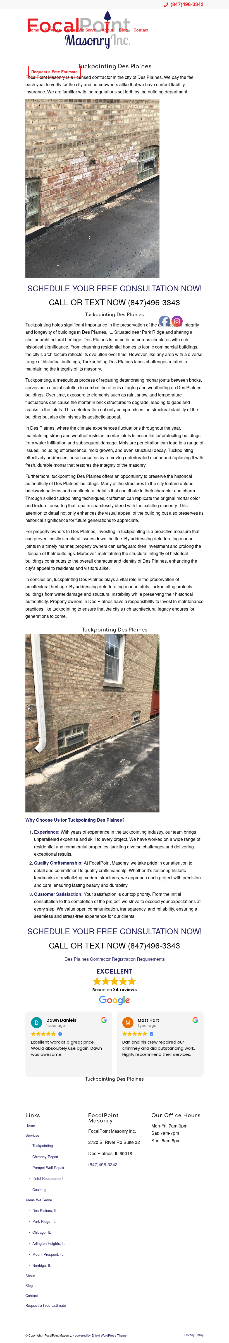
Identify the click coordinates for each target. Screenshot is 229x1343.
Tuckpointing (42, 1145)
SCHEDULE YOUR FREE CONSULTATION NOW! (114, 288)
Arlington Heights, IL (48, 1243)
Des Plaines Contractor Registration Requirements (115, 959)
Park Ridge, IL (44, 1221)
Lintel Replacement (47, 1178)
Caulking (39, 1189)
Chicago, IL (41, 1232)
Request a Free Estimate (45, 1305)
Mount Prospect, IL (47, 1254)
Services (32, 1135)
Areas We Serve (38, 1199)
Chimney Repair (45, 1156)
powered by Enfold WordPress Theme (101, 1335)
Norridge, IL (41, 1265)
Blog (29, 1285)
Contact (31, 1295)
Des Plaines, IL (44, 1210)
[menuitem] (33, 30)
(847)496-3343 (187, 4)
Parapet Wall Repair (48, 1167)
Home (30, 1125)
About (30, 1275)
